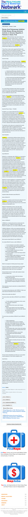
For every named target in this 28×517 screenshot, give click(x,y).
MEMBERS (3, 502)
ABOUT (3, 505)
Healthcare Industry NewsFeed (13, 424)
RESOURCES (4, 500)
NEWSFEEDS (4, 494)
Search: (6, 396)
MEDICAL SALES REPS (6, 496)
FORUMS (3, 498)
